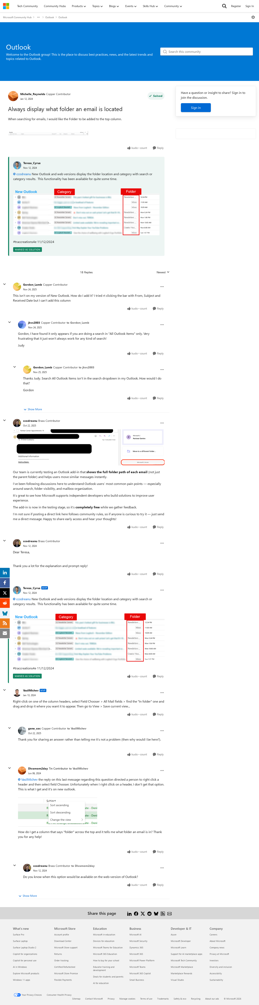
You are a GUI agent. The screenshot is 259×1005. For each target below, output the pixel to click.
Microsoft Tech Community (184, 960)
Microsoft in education (104, 934)
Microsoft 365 (136, 953)
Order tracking (61, 960)
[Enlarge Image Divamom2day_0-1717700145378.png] (57, 810)
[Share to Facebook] (136, 913)
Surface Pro (18, 934)
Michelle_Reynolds (32, 94)
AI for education (101, 983)
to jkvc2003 (86, 367)
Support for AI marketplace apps (186, 953)
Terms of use (146, 998)
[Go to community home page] (6, 6)
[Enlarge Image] (86, 211)
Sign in (196, 107)
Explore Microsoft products (26, 973)
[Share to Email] (169, 913)
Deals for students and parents (108, 976)
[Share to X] (143, 913)
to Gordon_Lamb (78, 322)
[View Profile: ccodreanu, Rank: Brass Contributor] (17, 423)
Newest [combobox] (163, 272)
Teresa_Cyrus (31, 163)
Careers (213, 934)
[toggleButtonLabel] (253, 17)
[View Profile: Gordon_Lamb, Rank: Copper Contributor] (17, 287)
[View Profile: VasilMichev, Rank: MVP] (17, 693)
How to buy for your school (106, 960)
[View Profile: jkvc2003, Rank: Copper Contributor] (22, 325)
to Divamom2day (83, 866)
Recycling (195, 998)
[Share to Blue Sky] (156, 913)
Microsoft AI (135, 934)
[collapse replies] (4, 284)
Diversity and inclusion (221, 966)
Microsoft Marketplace (182, 966)
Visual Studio (177, 979)
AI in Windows (20, 966)
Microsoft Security (138, 940)
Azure (173, 934)
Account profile (61, 934)
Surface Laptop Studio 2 (24, 947)
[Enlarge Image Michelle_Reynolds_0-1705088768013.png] (48, 132)
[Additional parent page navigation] (38, 17)
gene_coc (34, 728)
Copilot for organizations (25, 953)
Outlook (49, 17)
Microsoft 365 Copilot (140, 973)
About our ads (212, 998)
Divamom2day (38, 768)
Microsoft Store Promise (66, 973)
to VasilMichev (76, 728)
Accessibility (216, 973)
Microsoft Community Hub (17, 17)
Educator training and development (103, 968)
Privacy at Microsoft (219, 953)
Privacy (111, 998)
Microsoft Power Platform (142, 960)
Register (236, 6)
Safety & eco (180, 998)
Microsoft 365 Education (105, 953)
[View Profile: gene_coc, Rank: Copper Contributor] (22, 731)
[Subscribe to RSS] (163, 913)
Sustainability (216, 979)
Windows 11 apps (21, 979)
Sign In (249, 6)
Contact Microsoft (94, 998)
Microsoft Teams (137, 966)
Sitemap (76, 998)
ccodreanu (23, 174)
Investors (214, 960)
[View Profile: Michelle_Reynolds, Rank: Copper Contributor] (13, 96)
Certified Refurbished (64, 966)
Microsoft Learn (178, 947)
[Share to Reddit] (149, 913)
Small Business (137, 979)
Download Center (62, 940)
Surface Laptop (20, 940)
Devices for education (103, 940)
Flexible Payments (63, 979)
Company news (217, 947)
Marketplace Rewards (181, 973)
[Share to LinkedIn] (129, 913)
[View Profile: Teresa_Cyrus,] (17, 165)
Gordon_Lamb (32, 284)
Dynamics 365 (136, 947)
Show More (35, 409)
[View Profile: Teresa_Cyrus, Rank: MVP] (17, 590)
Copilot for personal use (24, 960)
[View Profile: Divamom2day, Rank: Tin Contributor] (22, 770)
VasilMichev (31, 690)
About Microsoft (217, 940)
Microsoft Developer (181, 940)
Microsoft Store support (65, 947)
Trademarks (163, 998)
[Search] (224, 6)
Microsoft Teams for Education (108, 947)
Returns (58, 953)
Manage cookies (127, 998)
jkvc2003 (34, 322)
